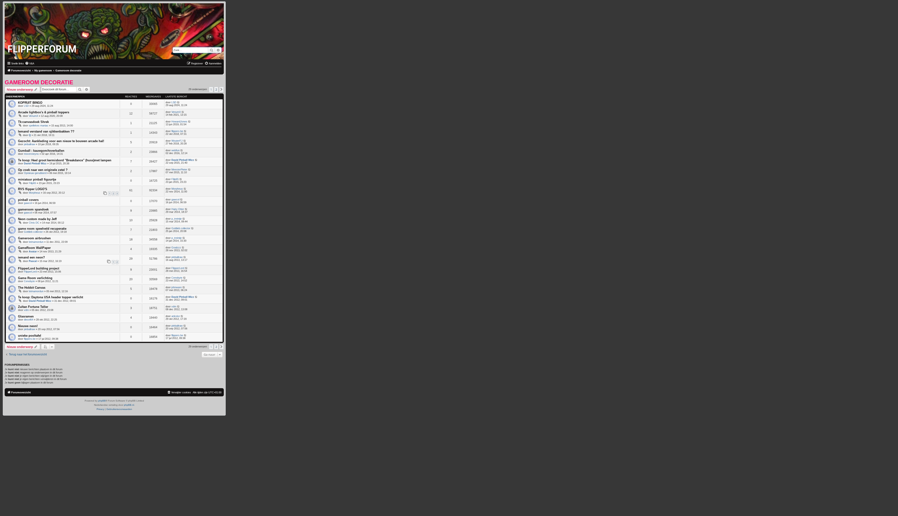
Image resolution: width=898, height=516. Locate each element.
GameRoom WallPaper (34, 248)
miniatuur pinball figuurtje (37, 179)
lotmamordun (36, 241)
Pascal (33, 261)
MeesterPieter (179, 169)
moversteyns (31, 153)
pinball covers (28, 200)
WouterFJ (177, 140)
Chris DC (34, 222)
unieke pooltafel (29, 335)
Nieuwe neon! (28, 326)
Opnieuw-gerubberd (35, 173)
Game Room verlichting (35, 278)
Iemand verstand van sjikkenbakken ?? (46, 131)
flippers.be (177, 131)
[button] (221, 89)
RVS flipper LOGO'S (32, 189)
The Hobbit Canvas (31, 287)
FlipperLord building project (38, 268)
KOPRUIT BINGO (30, 102)
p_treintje (176, 218)
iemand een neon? (31, 257)
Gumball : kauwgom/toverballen (41, 150)
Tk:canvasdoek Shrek (33, 122)
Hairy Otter (177, 209)
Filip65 (32, 183)
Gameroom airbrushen (34, 238)
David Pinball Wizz (35, 163)
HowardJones (179, 121)
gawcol (28, 203)
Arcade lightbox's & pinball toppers (43, 112)
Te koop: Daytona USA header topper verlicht (50, 297)
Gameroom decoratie (39, 82)
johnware (176, 287)
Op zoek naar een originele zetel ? (43, 170)
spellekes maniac (38, 125)
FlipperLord (30, 271)
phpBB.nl (129, 405)
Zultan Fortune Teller (33, 307)
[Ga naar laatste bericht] (178, 102)
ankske (175, 316)
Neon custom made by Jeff (37, 219)
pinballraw (29, 144)
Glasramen (26, 316)
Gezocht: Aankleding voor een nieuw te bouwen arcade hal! (61, 141)
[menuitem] (29, 63)
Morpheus (34, 192)
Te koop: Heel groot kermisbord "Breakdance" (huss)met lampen (64, 160)
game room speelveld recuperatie (42, 228)
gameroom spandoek (33, 209)
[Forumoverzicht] (43, 47)
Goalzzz (176, 247)
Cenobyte (29, 281)
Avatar (33, 251)
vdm (26, 310)
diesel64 (28, 319)
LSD (26, 105)
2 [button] (216, 89)
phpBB (102, 400)
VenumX (33, 115)
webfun (175, 150)
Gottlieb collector (33, 231)
